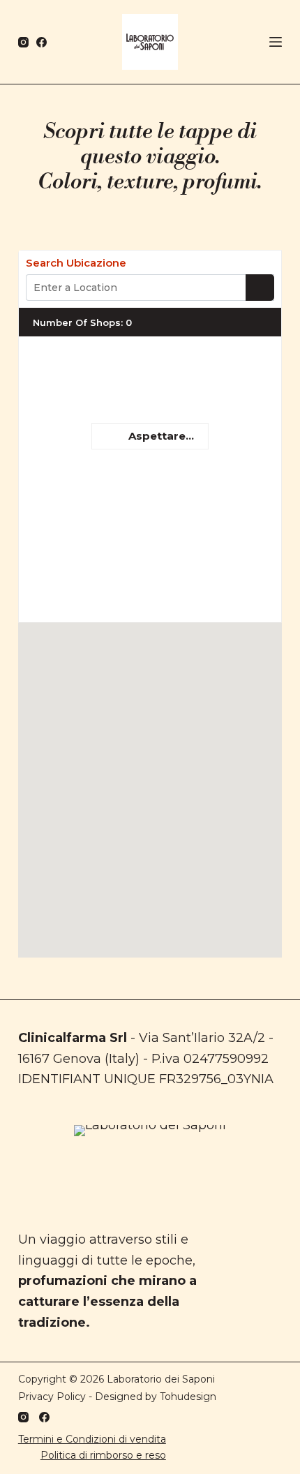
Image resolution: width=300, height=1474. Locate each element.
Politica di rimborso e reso (103, 1455)
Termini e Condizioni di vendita (92, 1439)
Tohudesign (188, 1396)
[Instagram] (23, 42)
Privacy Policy (52, 1396)
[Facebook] (41, 42)
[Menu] (275, 42)
